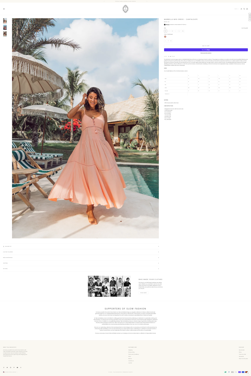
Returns (130, 358)
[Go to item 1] (5, 21)
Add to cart (206, 45)
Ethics (240, 352)
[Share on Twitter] (170, 56)
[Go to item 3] (5, 33)
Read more (143, 292)
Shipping (130, 350)
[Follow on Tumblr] (20, 367)
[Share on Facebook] (168, 56)
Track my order (242, 354)
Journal (130, 363)
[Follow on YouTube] (17, 367)
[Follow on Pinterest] (14, 367)
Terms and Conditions (133, 354)
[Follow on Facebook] (3, 367)
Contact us (131, 360)
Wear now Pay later (243, 358)
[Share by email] (173, 56)
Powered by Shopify (128, 372)
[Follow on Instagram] (10, 367)
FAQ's (129, 356)
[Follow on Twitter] (7, 367)
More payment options (206, 53)
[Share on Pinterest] (172, 56)
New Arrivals (241, 350)
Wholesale (241, 356)
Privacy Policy (131, 352)
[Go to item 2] (5, 27)
